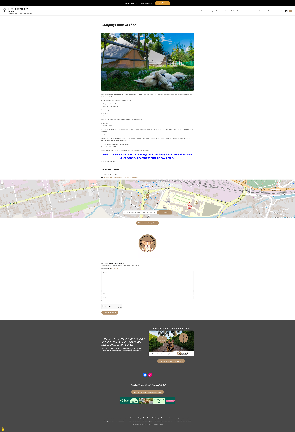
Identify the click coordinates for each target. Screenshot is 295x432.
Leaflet (273, 217)
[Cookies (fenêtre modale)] (2, 429)
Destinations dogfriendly (206, 11)
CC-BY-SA (293, 217)
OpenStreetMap (283, 217)
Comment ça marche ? (111, 418)
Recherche (165, 212)
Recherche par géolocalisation (150, 212)
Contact (279, 11)
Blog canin (271, 11)
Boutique (164, 418)
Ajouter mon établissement (162, 3)
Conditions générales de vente (163, 421)
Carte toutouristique (222, 11)
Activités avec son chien (248, 11)
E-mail (103, 298)
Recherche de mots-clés (124, 212)
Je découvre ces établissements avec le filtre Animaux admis (121, 177)
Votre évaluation (106, 268)
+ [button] (1, 181)
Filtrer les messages (154, 212)
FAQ (139, 418)
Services (261, 11)
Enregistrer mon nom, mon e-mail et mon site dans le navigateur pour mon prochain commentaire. (125, 301)
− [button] (1, 183)
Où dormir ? (234, 11)
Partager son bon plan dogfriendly (114, 421)
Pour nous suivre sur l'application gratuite (147, 392)
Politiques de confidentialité (183, 421)
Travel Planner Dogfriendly (151, 418)
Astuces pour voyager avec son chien (179, 418)
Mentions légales (147, 421)
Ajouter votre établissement (128, 418)
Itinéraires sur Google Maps (147, 223)
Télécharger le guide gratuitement (171, 361)
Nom (103, 293)
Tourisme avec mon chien (18, 10)
